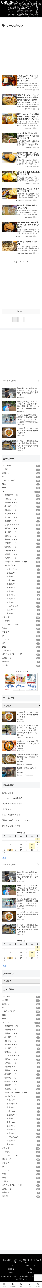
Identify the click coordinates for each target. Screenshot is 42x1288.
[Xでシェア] (7, 842)
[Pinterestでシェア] (11, 855)
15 (32, 952)
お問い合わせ (7, 793)
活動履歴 (11, 1269)
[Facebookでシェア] (7, 848)
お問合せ (31, 1272)
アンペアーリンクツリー (12, 804)
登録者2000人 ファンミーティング (16, 820)
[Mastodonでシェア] (16, 842)
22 (32, 955)
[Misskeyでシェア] (35, 842)
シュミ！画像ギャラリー (12, 815)
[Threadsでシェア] (16, 848)
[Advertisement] (21, 50)
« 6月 (4, 966)
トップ (11, 1266)
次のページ (21, 311)
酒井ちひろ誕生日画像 (11, 826)
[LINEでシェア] (35, 848)
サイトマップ (7, 809)
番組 (31, 1269)
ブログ (11, 1272)
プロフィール (31, 1266)
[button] (38, 380)
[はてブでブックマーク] (25, 848)
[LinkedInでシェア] (21, 855)
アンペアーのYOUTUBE (12, 798)
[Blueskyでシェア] (25, 842)
